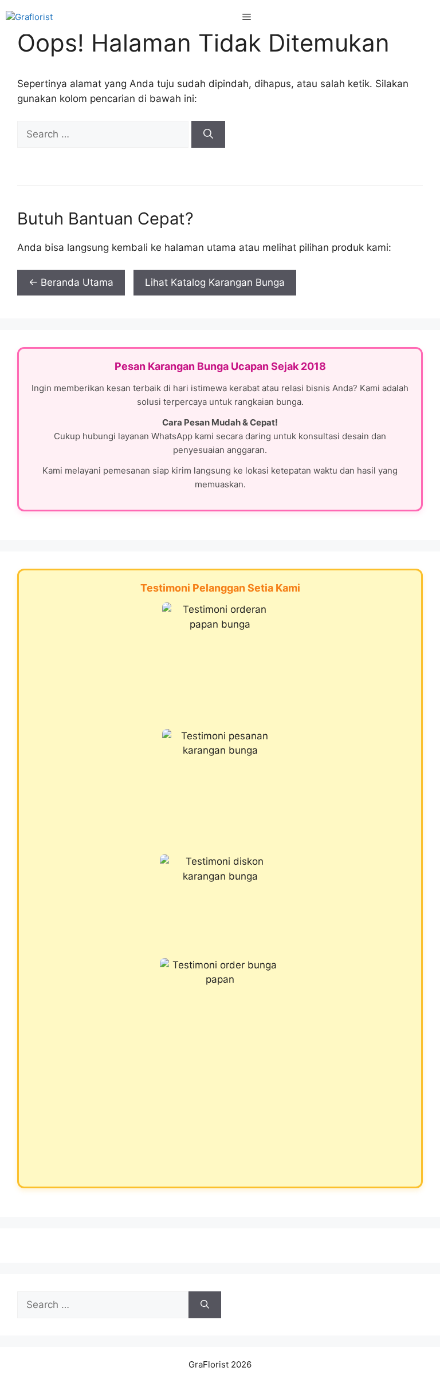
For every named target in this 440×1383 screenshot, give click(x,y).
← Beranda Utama (71, 282)
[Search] (208, 134)
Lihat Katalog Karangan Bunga (215, 282)
